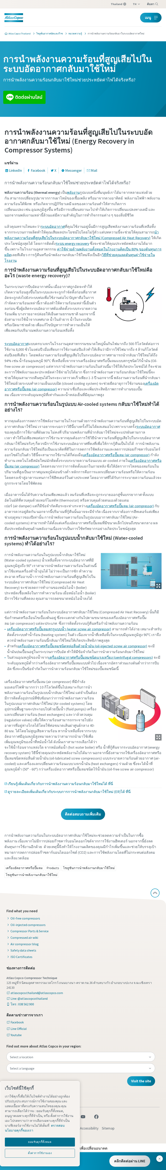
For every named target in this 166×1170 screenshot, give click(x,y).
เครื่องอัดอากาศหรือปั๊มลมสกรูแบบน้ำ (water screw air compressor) (59, 629)
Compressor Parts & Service (30, 931)
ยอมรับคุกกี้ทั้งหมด (40, 1142)
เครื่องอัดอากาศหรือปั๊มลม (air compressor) (116, 455)
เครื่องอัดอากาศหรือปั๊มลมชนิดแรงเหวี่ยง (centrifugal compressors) (100, 657)
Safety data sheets (23, 950)
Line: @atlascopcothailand (29, 998)
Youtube (16, 1035)
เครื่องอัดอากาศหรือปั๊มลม (24, 868)
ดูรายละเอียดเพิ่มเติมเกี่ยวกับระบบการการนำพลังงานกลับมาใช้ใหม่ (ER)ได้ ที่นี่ (69, 791)
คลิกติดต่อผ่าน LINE (129, 1161)
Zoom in (158, 586)
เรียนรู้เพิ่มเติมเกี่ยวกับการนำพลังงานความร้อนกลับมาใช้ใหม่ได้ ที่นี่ (60, 783)
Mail (94, 170)
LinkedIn (15, 170)
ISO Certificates (21, 957)
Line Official (19, 1029)
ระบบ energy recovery (72, 243)
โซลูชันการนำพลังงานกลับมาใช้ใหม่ (89, 868)
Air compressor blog (25, 944)
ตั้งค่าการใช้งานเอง (40, 1153)
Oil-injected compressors (28, 925)
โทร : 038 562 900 (22, 1004)
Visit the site (141, 1081)
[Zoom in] (131, 570)
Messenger (73, 170)
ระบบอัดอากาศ (53, 226)
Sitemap (108, 1128)
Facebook (38, 170)
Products (53, 868)
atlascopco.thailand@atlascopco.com (37, 993)
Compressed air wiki (24, 938)
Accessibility (89, 1128)
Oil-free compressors (25, 918)
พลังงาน (73, 192)
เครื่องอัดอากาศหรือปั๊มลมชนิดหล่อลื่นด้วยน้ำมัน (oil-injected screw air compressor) (82, 646)
